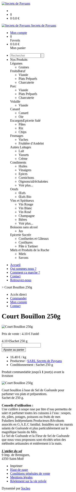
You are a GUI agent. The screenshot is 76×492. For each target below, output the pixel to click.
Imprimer (16, 466)
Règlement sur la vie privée (28, 481)
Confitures (26, 242)
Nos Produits (18, 59)
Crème (23, 158)
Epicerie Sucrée (20, 235)
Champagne (27, 216)
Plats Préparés (28, 78)
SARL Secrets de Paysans (44, 361)
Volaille (15, 101)
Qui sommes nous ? (23, 268)
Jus (21, 231)
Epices (23, 174)
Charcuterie (26, 82)
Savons (23, 257)
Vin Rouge (26, 204)
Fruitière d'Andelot (31, 143)
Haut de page (19, 469)
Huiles (23, 166)
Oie (21, 117)
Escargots (16, 120)
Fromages (16, 136)
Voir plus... (26, 185)
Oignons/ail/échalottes (33, 181)
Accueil (15, 265)
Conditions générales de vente (30, 473)
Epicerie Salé (32, 120)
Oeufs (14, 189)
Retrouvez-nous (20, 280)
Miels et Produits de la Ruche (29, 250)
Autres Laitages (20, 147)
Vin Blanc (25, 208)
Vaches (23, 139)
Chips (22, 132)
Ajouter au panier (13, 349)
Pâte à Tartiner (28, 246)
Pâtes (22, 124)
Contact (15, 276)
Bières (23, 219)
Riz (21, 128)
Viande (23, 75)
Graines (24, 67)
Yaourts (24, 155)
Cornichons (26, 177)
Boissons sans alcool (24, 227)
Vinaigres (25, 170)
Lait (21, 151)
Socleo (25, 488)
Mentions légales (21, 477)
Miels (22, 254)
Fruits (14, 71)
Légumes (16, 63)
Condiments (18, 162)
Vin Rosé (25, 212)
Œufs (22, 193)
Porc (13, 86)
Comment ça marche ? (25, 272)
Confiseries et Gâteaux (34, 238)
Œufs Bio (25, 196)
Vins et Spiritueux (22, 200)
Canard (15, 109)
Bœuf (21, 71)
